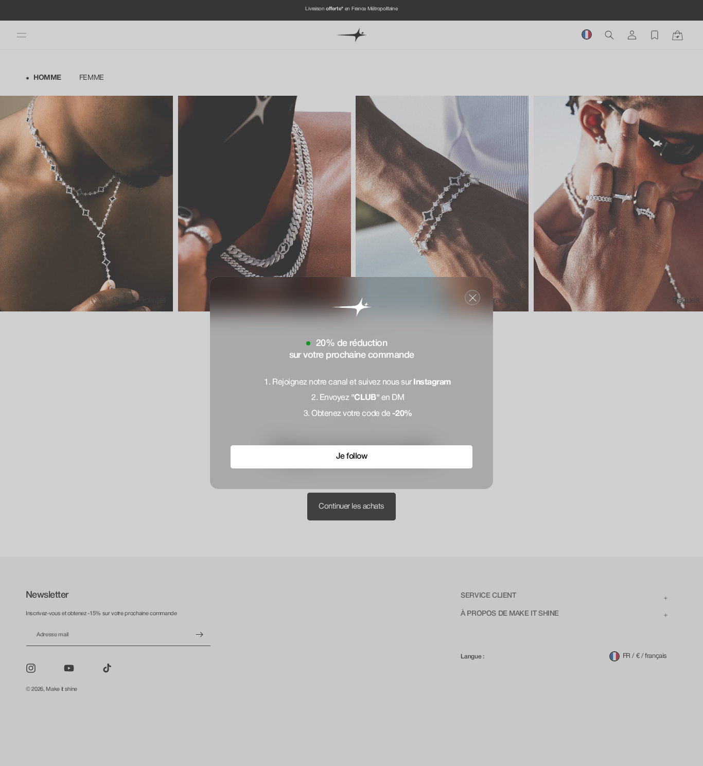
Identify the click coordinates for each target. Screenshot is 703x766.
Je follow (351, 456)
